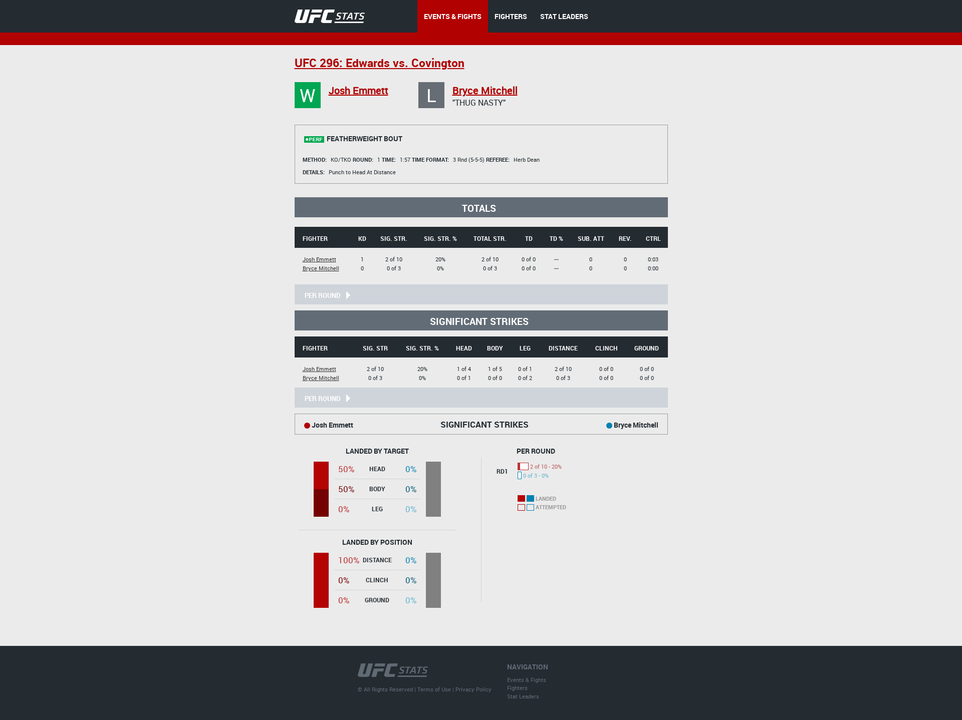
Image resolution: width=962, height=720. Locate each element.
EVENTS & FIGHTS (453, 16)
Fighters (517, 687)
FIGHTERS (511, 16)
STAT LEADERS (564, 16)
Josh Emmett (358, 90)
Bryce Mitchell (485, 90)
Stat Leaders (523, 696)
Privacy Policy (473, 689)
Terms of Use (434, 689)
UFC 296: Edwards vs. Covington (379, 63)
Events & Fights (526, 679)
